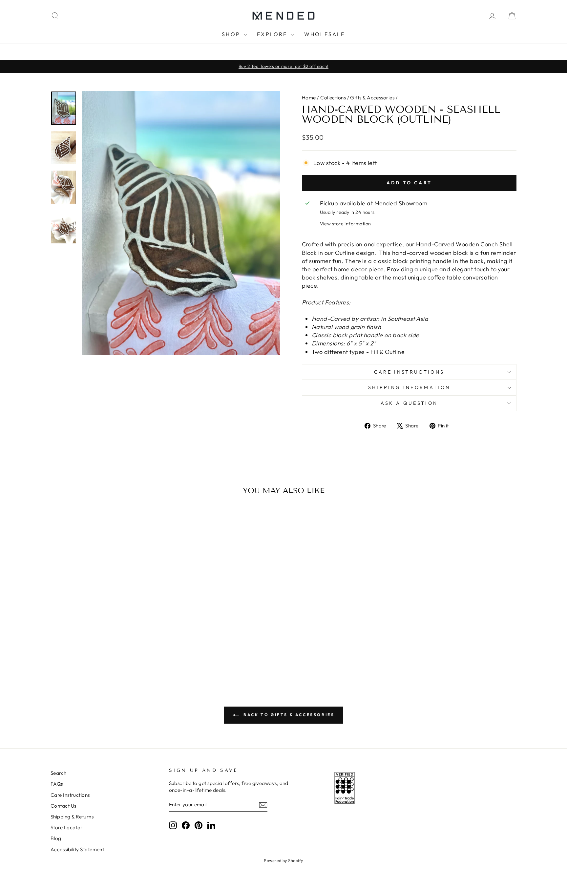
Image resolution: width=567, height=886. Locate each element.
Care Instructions (409, 372)
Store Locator (67, 827)
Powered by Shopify (283, 860)
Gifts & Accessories (372, 97)
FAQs (57, 784)
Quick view (106, 614)
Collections (333, 97)
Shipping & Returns (72, 817)
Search (59, 773)
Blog (56, 838)
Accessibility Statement (77, 849)
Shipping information (409, 387)
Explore (273, 34)
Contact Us (63, 806)
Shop (232, 34)
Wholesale (324, 34)
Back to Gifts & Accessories (288, 714)
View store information (345, 224)
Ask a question (409, 403)
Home (309, 97)
